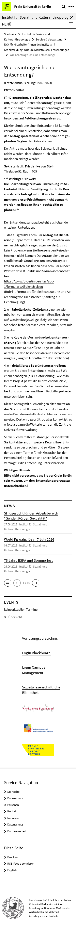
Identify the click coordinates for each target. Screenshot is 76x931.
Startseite (10, 34)
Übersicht (15, 617)
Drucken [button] (12, 857)
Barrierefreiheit (16, 831)
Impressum (14, 818)
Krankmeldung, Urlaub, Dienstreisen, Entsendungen (36, 50)
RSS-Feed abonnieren (20, 863)
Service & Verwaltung (49, 39)
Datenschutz (15, 798)
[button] (7, 583)
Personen (13, 805)
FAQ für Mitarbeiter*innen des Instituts (28, 44)
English (12, 870)
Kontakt (12, 811)
